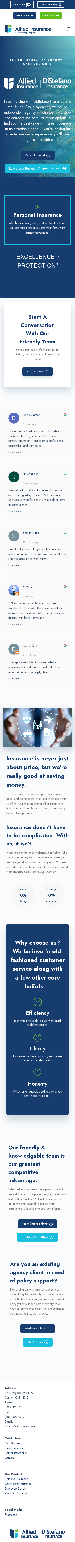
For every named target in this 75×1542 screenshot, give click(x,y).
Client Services (14, 1448)
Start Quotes (12, 1443)
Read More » (14, 452)
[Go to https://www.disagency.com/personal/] (37, 220)
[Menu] (68, 29)
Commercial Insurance (18, 1484)
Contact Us (19, 4)
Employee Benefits (16, 1488)
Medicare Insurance (17, 1493)
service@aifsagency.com (20, 1426)
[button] (37, 371)
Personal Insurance (16, 1479)
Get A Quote (22, 15)
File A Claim (48, 15)
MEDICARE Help (49, 4)
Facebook (11, 1515)
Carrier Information (16, 1453)
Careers (10, 1458)
